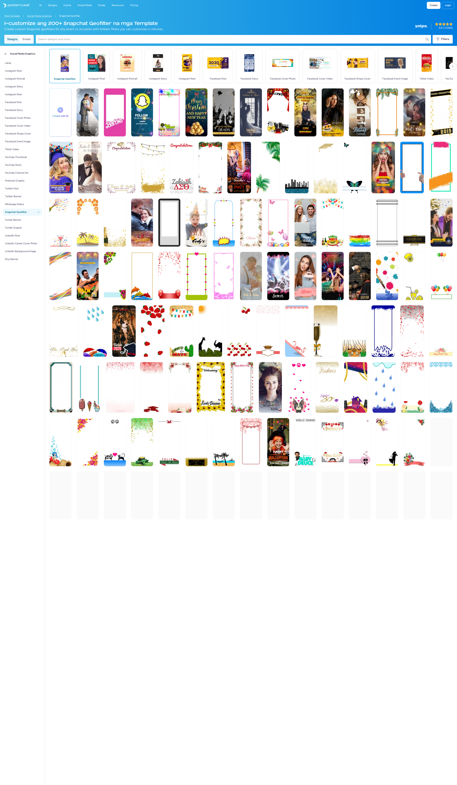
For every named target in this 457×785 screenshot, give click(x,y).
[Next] (452, 66)
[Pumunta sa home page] (14, 5)
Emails (26, 39)
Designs (12, 39)
